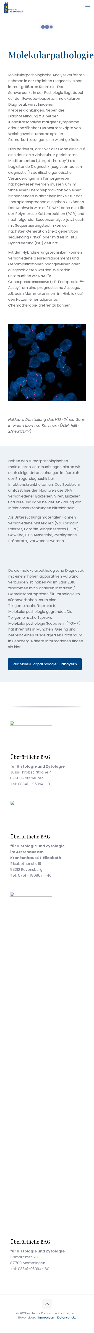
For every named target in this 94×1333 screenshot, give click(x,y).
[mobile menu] (88, 7)
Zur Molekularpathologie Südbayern (45, 664)
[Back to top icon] (47, 1304)
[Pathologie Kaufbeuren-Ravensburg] (13, 7)
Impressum (47, 1317)
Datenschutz (66, 1317)
